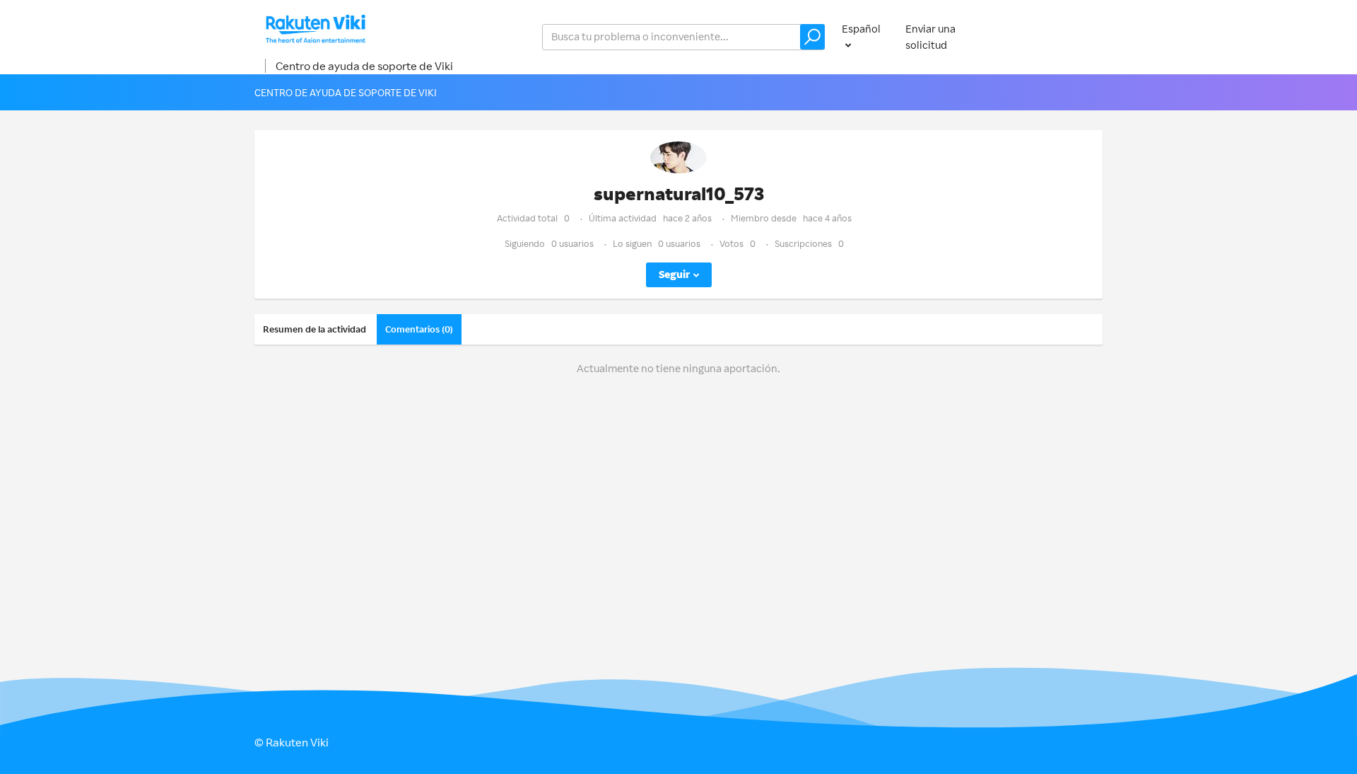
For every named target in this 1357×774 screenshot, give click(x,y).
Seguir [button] (674, 274)
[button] (812, 37)
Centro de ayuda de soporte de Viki (364, 66)
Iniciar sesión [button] (1057, 36)
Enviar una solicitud (930, 37)
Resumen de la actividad (314, 329)
